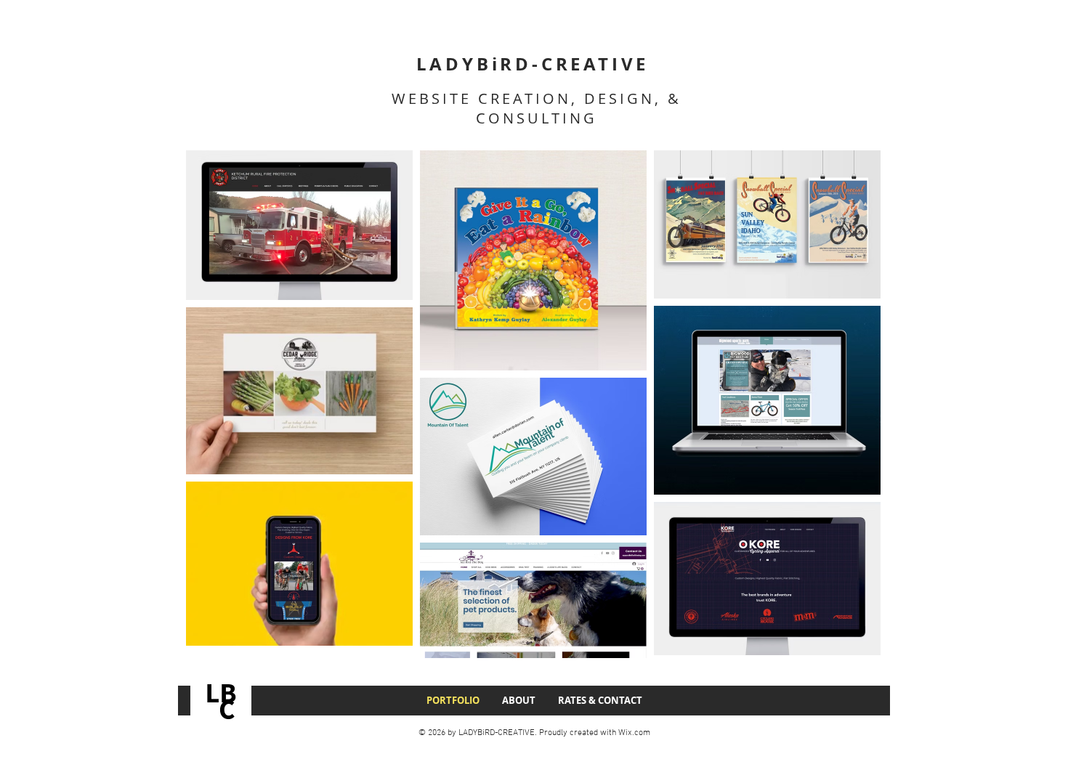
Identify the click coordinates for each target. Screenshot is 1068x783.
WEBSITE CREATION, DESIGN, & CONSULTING (536, 108)
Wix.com (634, 733)
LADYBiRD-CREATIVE (533, 64)
